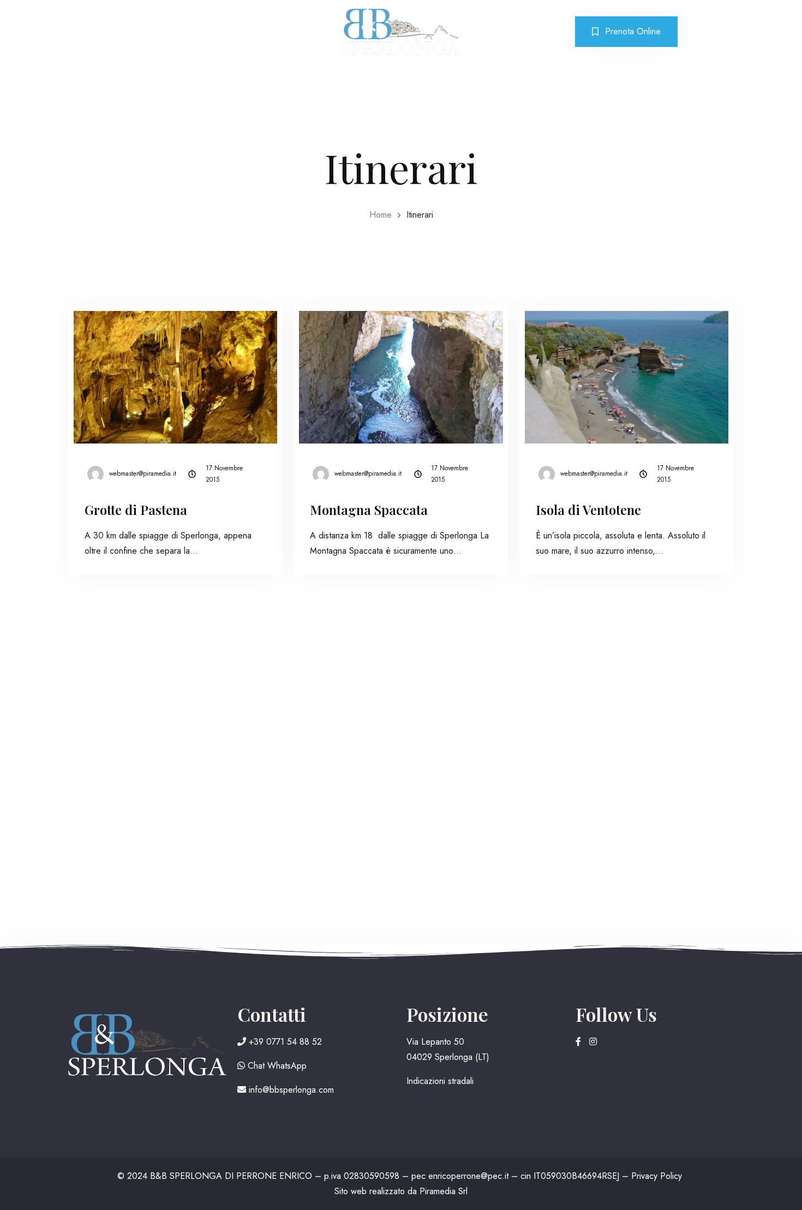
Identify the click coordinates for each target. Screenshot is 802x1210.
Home (380, 214)
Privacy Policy (656, 1176)
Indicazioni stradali (440, 1081)
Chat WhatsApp (276, 1065)
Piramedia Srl (444, 1191)
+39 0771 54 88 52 (284, 1041)
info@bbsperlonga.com (290, 1089)
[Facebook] (580, 1041)
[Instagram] (593, 1041)
